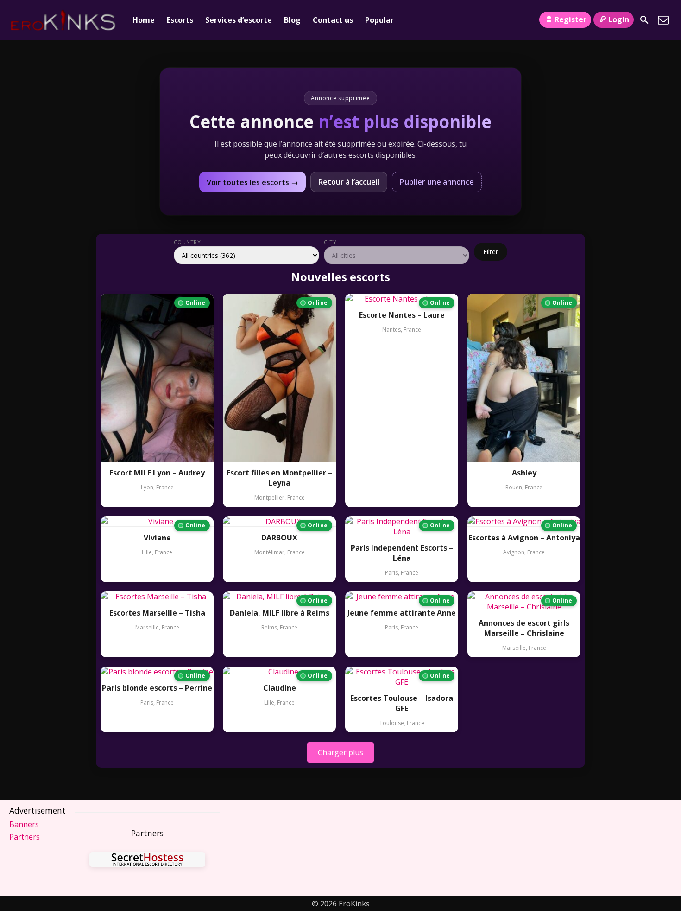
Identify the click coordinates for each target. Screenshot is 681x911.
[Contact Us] (663, 20)
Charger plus (340, 752)
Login (618, 19)
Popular (379, 20)
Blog (292, 20)
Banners (24, 824)
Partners (24, 837)
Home (143, 20)
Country (187, 241)
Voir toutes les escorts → (252, 182)
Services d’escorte (238, 20)
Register (570, 19)
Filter (490, 251)
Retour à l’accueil (348, 182)
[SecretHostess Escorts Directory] (147, 860)
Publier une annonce (437, 182)
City (330, 241)
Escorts (180, 20)
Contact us (333, 20)
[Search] (644, 20)
